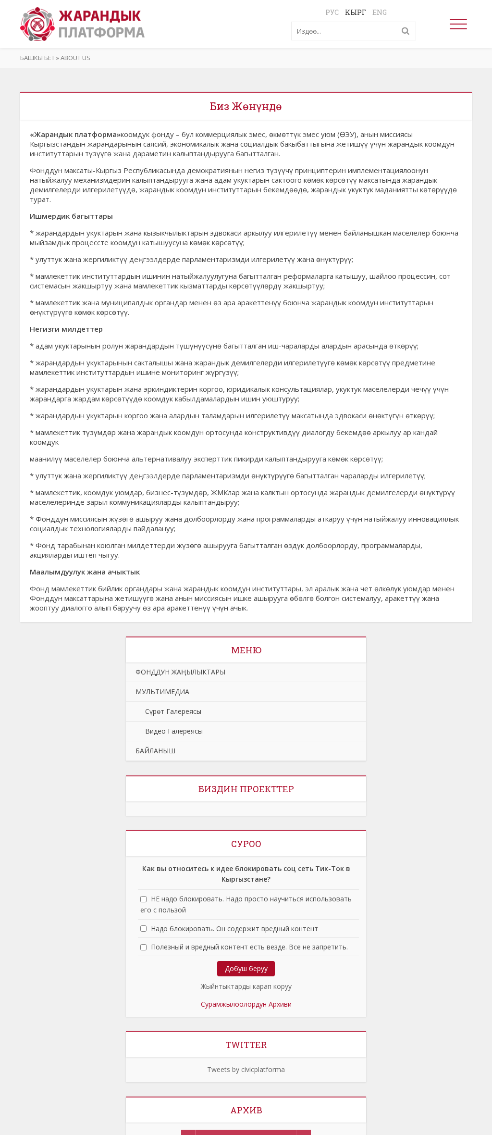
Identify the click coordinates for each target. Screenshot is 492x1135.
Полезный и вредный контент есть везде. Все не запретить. (249, 946)
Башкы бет (37, 57)
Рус (332, 12)
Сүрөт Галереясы (168, 711)
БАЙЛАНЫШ (155, 750)
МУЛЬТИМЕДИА (162, 691)
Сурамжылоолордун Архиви (246, 1004)
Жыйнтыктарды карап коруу (246, 986)
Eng (379, 12)
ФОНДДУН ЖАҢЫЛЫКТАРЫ (180, 671)
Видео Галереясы (169, 731)
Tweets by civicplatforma (246, 1069)
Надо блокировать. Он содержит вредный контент (234, 928)
